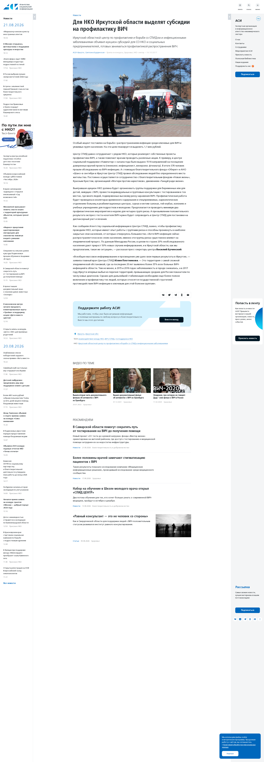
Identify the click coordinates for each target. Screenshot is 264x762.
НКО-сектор (139, 52)
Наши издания (241, 62)
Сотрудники (240, 47)
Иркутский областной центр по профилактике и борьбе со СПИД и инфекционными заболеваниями (123, 343)
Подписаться (247, 74)
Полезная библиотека (245, 58)
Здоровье (128, 52)
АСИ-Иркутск (78, 52)
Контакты (239, 43)
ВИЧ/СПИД (110, 339)
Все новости (9, 583)
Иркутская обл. (92, 334)
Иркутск (81, 334)
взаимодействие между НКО (91, 339)
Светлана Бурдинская (95, 52)
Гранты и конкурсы (115, 52)
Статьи (76, 541)
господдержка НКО (124, 339)
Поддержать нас (243, 66)
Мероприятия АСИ (243, 51)
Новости (77, 15)
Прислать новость (243, 55)
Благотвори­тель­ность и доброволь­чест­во (110, 448)
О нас (237, 39)
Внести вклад (171, 319)
